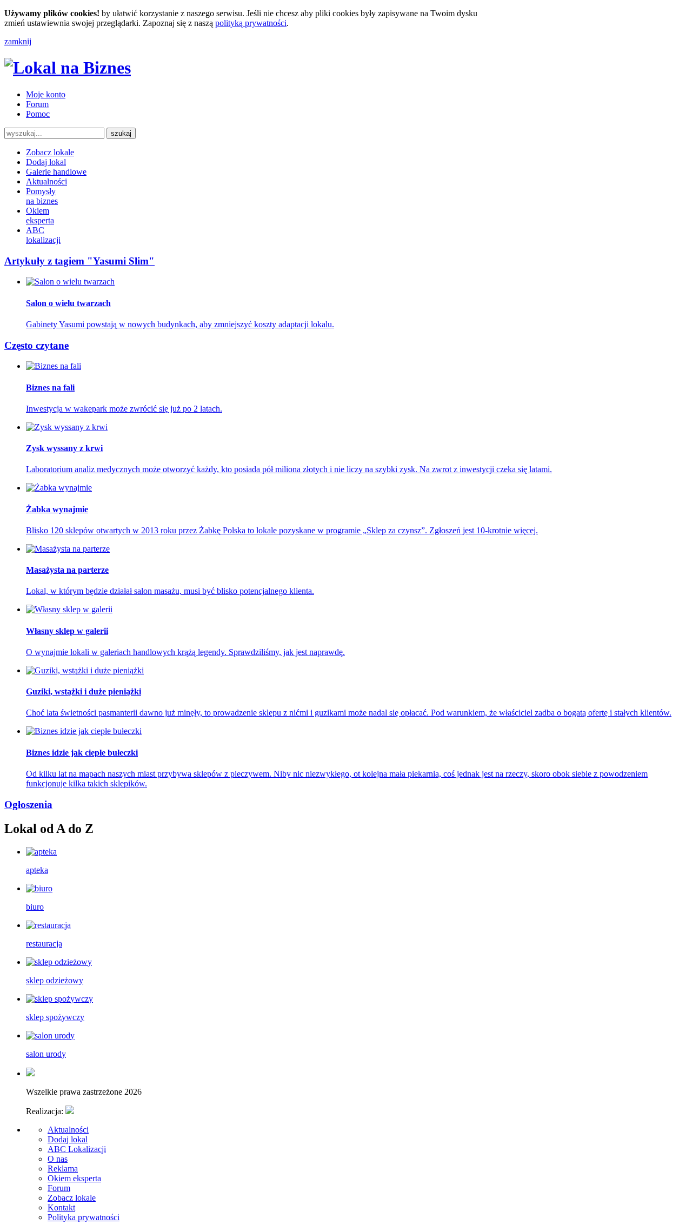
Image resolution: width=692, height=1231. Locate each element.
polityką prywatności (251, 23)
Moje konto (45, 94)
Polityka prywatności (83, 1217)
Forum (37, 104)
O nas (58, 1158)
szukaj (121, 133)
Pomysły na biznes (42, 196)
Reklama (63, 1168)
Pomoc (38, 113)
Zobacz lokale (50, 152)
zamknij (17, 41)
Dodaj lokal (46, 162)
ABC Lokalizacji (77, 1149)
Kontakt (61, 1207)
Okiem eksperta (40, 215)
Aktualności (46, 181)
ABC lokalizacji (43, 235)
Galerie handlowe (56, 171)
